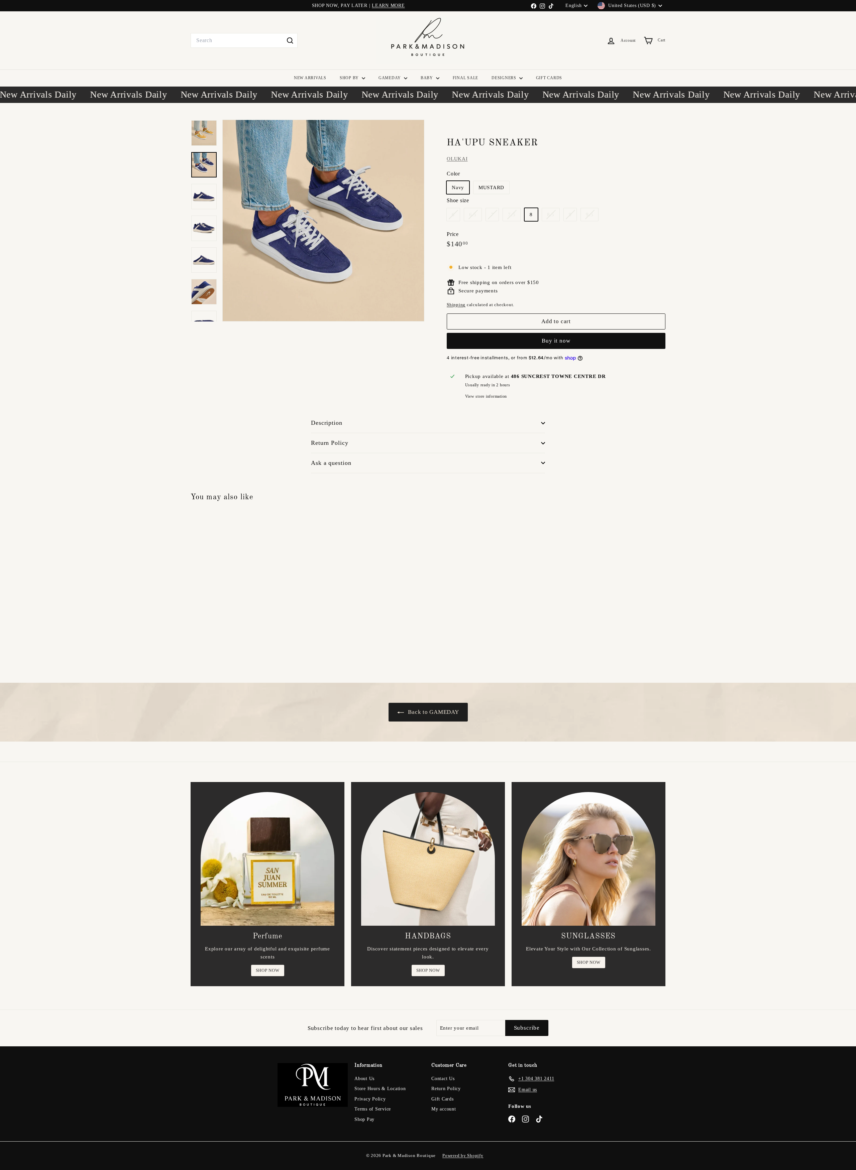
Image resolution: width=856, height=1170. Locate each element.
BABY (427, 78)
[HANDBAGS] (428, 859)
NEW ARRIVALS (310, 78)
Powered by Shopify (463, 1155)
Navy (458, 187)
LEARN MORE (388, 5)
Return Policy (329, 442)
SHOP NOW (268, 970)
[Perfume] (267, 859)
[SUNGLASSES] (588, 859)
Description (326, 422)
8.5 (553, 216)
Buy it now (556, 341)
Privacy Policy (370, 1098)
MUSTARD (491, 187)
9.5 (592, 216)
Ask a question (331, 463)
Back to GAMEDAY (433, 712)
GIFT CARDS (549, 78)
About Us (364, 1078)
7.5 (514, 216)
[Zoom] (323, 220)
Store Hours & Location (380, 1088)
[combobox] (244, 40)
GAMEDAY (390, 78)
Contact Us (443, 1078)
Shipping (456, 305)
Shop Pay (364, 1119)
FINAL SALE (465, 78)
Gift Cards (442, 1098)
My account (443, 1109)
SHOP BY (350, 78)
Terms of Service (372, 1109)
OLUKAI (457, 158)
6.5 (475, 216)
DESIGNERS (505, 78)
